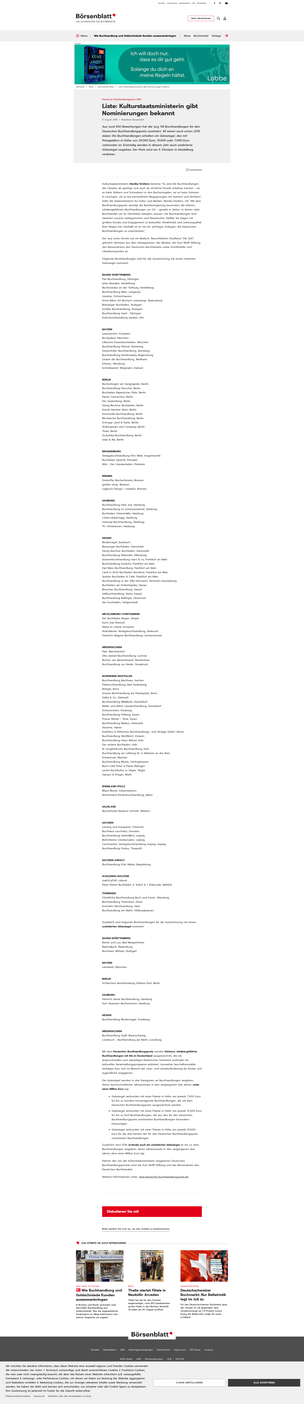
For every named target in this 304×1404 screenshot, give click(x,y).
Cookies (208, 1349)
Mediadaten (184, 3)
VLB (169, 1359)
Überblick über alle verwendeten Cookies (69, 1396)
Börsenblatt (96, 16)
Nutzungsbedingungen (141, 1349)
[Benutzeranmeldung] (225, 18)
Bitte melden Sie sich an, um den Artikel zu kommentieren (136, 1228)
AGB (122, 1349)
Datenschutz (163, 1349)
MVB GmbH (126, 1359)
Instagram (220, 3)
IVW (193, 3)
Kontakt (161, 3)
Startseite (80, 86)
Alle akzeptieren (264, 1382)
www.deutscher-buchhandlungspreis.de (163, 1177)
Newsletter (201, 3)
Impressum (180, 1349)
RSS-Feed (195, 1349)
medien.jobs (172, 3)
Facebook (214, 3)
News (187, 36)
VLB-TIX (179, 1359)
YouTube (226, 3)
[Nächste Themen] (226, 35)
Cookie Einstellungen (189, 1382)
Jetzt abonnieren (201, 18)
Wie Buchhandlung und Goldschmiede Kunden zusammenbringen (135, 36)
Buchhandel (201, 36)
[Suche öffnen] (218, 18)
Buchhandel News (106, 86)
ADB (138, 1359)
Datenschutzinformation (18, 1396)
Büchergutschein (154, 1359)
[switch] (82, 36)
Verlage (216, 36)
